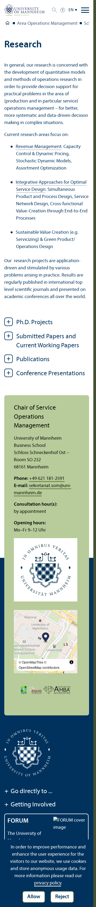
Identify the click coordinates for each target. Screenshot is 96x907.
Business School (7, 24)
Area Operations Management (47, 23)
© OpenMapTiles (31, 662)
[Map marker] (45, 637)
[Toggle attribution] (71, 662)
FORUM (18, 821)
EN (71, 10)
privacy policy (47, 883)
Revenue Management (38, 146)
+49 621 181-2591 (47, 478)
